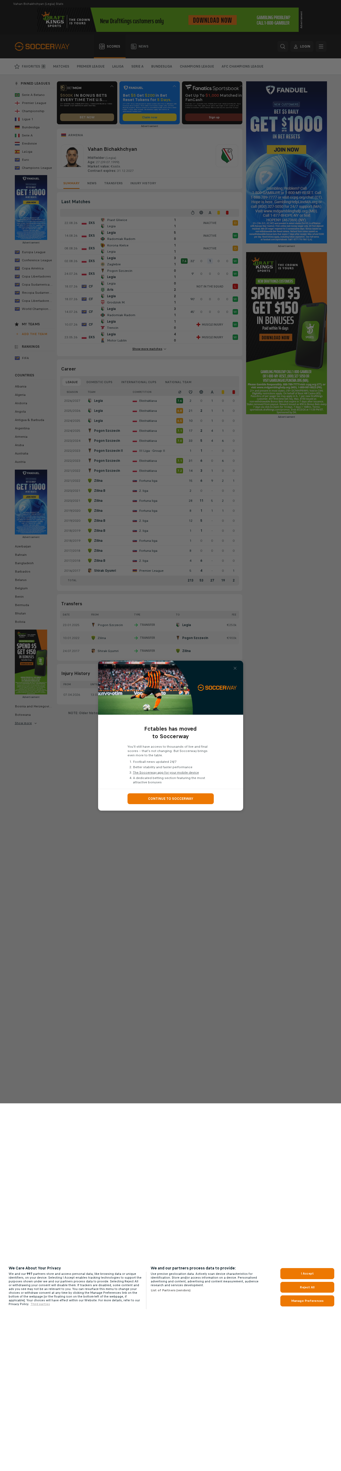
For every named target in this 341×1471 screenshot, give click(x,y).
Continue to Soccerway (170, 799)
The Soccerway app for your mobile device (166, 772)
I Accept (307, 1273)
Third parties (40, 1304)
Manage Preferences (307, 1301)
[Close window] (235, 668)
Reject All (307, 1287)
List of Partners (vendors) (171, 1290)
